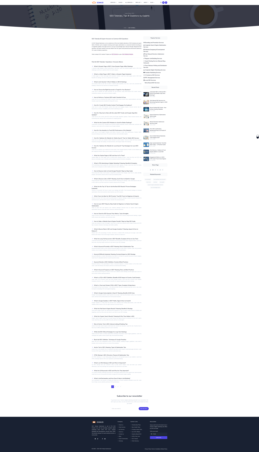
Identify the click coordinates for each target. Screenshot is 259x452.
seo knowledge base (155, 187)
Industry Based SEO (136, 434)
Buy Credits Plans (136, 427)
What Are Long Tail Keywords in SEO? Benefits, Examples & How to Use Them (116, 239)
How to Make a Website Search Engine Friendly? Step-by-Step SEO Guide (114, 221)
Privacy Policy (148, 449)
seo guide (162, 182)
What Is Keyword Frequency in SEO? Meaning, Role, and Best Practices (114, 270)
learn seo (149, 182)
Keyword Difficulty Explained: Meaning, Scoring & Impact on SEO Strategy (114, 254)
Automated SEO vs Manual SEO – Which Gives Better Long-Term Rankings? (158, 93)
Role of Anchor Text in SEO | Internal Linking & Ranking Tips (111, 324)
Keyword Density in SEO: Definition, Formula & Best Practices (111, 262)
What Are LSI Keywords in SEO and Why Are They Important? (111, 370)
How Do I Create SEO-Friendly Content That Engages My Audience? (113, 105)
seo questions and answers (159, 179)
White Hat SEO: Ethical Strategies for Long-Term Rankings (110, 332)
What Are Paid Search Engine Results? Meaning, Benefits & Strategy (113, 308)
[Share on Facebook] (148, 170)
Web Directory (135, 441)
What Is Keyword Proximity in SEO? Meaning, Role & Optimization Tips (114, 246)
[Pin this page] (155, 170)
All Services (128, 2)
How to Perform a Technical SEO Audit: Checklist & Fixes (110, 97)
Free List (138, 2)
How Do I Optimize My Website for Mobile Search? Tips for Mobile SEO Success (116, 138)
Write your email (154, 431)
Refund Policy (164, 449)
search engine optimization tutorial (155, 184)
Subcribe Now (143, 408)
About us (121, 425)
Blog (151, 2)
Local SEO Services (150, 80)
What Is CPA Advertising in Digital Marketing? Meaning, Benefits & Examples (115, 163)
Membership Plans (136, 425)
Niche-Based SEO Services (152, 83)
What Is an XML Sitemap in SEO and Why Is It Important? (110, 363)
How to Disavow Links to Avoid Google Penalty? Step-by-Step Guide (113, 171)
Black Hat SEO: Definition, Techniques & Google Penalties (110, 339)
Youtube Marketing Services (153, 72)
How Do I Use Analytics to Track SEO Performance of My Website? (112, 130)
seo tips (155, 182)
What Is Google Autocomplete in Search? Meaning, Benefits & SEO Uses (114, 293)
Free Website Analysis (127, 54)
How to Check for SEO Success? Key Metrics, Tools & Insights (111, 213)
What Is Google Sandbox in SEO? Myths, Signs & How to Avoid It (112, 301)
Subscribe (158, 437)
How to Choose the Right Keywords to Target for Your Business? (112, 89)
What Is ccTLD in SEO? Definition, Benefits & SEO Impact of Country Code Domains (117, 277)
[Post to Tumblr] (158, 170)
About (145, 2)
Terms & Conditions (156, 449)
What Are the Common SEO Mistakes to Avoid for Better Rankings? (113, 122)
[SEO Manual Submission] (104, 422)
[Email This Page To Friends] (163, 170)
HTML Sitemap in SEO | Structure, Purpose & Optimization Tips (111, 355)
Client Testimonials (123, 438)
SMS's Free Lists (136, 436)
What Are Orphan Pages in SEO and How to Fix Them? (109, 155)
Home (125, 27)
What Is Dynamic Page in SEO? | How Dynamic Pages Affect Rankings (113, 66)
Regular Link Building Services (153, 58)
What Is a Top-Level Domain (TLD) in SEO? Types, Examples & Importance (114, 285)
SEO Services (115, 54)
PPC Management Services (152, 77)
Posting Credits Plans (137, 429)
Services (112, 2)
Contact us (121, 434)
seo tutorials (148, 179)
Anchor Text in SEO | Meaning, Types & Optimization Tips (110, 347)
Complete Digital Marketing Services (155, 70)
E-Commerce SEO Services (152, 75)
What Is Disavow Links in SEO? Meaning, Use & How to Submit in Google (114, 179)
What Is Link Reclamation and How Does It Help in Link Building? (112, 378)
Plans (120, 2)
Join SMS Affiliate (136, 432)
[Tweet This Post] (150, 170)
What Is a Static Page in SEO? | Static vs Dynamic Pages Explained (112, 74)
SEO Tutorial (135, 438)
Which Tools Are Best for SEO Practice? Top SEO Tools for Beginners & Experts (116, 196)
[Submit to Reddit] (160, 170)
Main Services (122, 427)
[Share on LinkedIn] (153, 170)
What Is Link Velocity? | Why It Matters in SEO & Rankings (110, 82)
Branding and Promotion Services (154, 42)
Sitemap (121, 441)
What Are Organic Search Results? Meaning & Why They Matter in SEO (114, 316)
